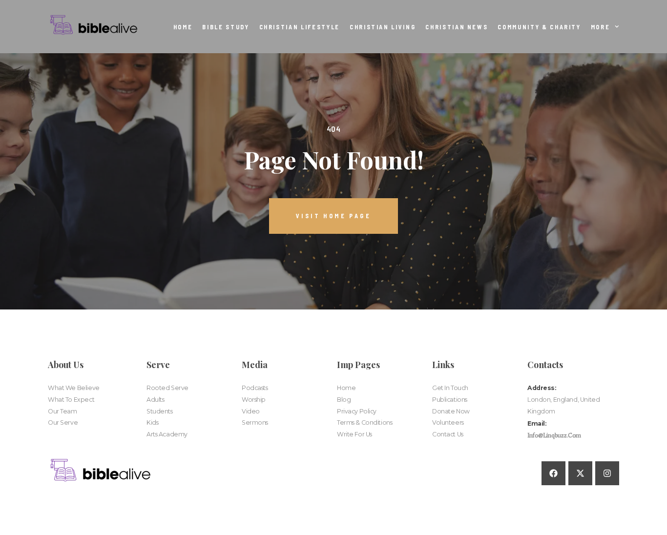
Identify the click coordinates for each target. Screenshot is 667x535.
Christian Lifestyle (299, 26)
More (600, 26)
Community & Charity (539, 26)
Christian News (456, 26)
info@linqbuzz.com (554, 435)
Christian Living (383, 26)
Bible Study (225, 26)
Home (183, 26)
